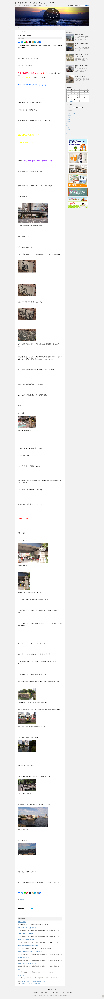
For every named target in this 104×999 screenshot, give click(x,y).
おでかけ (68, 115)
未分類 (68, 121)
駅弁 (67, 134)
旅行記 (68, 119)
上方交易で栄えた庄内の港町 (26, 933)
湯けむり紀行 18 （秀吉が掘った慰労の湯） (34, 981)
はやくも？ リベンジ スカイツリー (31, 983)
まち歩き (22, 899)
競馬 (67, 125)
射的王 (19, 969)
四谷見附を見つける (23, 957)
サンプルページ (19, 27)
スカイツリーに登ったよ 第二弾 (27, 963)
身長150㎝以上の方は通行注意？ (27, 939)
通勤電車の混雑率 (80, 34)
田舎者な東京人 (22, 922)
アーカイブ (69, 107)
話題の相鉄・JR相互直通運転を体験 (28, 945)
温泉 (67, 123)
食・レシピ (69, 131)
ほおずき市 (21, 975)
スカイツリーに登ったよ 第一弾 (27, 928)
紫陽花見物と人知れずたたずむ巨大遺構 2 (30, 951)
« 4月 (71, 101)
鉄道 (67, 127)
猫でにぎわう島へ (80, 76)
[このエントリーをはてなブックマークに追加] (32, 908)
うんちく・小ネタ (70, 113)
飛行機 (68, 129)
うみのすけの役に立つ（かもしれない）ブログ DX (34, 3)
